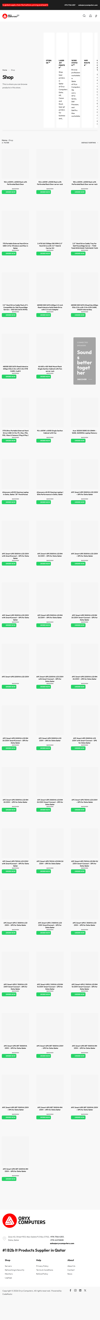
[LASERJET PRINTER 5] (61, 44)
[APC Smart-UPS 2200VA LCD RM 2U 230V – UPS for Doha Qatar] (84, 658)
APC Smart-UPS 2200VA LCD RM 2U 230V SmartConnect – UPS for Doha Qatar (15, 740)
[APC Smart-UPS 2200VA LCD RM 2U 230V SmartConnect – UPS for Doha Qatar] (15, 720)
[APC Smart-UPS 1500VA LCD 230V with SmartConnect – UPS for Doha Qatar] (15, 597)
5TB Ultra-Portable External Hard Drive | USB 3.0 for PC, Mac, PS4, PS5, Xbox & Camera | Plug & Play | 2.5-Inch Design (15, 433)
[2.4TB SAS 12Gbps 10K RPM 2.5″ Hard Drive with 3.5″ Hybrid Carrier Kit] (50, 225)
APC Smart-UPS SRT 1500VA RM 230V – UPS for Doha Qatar (49, 1108)
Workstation (74, 62)
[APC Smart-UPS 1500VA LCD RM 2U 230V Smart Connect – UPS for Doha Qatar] (84, 597)
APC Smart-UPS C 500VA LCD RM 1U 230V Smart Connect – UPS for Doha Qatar (50, 986)
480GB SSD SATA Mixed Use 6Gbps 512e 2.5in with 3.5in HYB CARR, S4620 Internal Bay (84, 307)
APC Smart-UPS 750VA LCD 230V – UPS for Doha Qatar (85, 801)
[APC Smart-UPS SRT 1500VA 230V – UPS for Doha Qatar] (15, 1089)
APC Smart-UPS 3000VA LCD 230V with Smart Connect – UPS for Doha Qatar (84, 740)
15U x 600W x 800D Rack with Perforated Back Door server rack (50, 183)
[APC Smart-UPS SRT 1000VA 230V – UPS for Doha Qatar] (50, 1027)
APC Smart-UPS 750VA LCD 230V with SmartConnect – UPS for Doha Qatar (15, 863)
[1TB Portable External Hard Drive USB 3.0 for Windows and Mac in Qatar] (15, 225)
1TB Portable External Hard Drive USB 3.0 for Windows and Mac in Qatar (15, 245)
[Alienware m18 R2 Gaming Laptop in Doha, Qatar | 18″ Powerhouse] (15, 474)
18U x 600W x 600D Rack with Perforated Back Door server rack (84, 183)
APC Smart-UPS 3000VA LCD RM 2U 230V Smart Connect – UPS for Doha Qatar (50, 802)
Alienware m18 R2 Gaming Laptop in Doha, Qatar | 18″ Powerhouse (15, 493)
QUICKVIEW (15, 189)
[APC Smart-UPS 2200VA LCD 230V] (15, 658)
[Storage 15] (49, 44)
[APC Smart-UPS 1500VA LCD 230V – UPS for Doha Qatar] (84, 535)
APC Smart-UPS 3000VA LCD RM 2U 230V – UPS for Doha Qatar (15, 801)
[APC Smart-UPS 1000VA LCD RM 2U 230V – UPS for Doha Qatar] (50, 535)
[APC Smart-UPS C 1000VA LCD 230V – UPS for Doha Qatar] (15, 904)
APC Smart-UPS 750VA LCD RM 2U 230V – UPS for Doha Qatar (50, 862)
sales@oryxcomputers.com (62, 1243)
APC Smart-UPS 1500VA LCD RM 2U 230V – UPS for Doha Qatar (50, 616)
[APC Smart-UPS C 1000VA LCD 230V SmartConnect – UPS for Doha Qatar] (50, 904)
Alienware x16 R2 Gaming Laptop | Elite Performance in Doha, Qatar (50, 493)
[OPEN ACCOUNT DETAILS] (90, 15)
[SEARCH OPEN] (84, 15)
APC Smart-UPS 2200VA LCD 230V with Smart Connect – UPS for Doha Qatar (50, 679)
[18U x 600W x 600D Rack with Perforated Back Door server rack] (84, 163)
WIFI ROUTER (87, 62)
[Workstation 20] (74, 44)
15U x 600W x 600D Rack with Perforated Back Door (15, 183)
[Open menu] (18, 16)
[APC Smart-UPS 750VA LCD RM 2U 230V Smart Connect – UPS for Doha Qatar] (84, 843)
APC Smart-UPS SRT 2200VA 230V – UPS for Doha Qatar (84, 1108)
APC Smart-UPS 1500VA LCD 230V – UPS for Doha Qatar (84, 555)
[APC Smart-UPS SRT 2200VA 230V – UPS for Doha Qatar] (84, 1089)
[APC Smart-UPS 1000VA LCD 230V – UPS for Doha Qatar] (84, 474)
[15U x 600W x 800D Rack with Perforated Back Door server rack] (50, 163)
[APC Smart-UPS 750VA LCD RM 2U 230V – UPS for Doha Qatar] (50, 843)
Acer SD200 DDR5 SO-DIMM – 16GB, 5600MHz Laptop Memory (84, 432)
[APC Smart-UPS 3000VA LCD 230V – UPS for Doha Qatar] (50, 720)
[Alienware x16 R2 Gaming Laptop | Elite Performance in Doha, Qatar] (50, 474)
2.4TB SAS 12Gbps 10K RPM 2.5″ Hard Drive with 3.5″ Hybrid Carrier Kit (49, 245)
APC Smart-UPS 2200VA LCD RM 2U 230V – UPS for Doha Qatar (84, 678)
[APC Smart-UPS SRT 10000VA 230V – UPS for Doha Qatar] (15, 1027)
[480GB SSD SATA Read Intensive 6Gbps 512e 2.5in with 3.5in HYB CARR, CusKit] (15, 348)
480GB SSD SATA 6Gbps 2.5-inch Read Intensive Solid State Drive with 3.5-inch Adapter (50, 307)
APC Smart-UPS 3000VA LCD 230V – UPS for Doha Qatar (50, 739)
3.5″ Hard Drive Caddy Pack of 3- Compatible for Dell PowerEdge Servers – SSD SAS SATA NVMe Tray (15, 307)
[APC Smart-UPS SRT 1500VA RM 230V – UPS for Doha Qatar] (50, 1089)
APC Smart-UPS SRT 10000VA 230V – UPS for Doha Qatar (15, 1047)
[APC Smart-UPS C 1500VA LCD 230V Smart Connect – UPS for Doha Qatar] (15, 966)
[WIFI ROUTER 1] (87, 44)
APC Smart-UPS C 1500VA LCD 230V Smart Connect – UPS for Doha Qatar (15, 986)
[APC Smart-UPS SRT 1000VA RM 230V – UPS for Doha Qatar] (84, 1027)
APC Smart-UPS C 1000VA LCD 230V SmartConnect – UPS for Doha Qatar (50, 925)
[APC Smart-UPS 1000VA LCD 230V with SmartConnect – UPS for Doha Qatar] (15, 535)
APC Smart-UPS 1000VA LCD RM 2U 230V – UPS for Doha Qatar (50, 555)
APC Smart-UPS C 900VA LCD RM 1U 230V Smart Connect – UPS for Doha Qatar (85, 986)
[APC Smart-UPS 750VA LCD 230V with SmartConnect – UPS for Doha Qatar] (15, 843)
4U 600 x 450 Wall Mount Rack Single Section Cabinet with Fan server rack (50, 368)
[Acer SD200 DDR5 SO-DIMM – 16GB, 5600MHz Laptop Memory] (84, 412)
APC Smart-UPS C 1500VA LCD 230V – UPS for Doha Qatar (84, 924)
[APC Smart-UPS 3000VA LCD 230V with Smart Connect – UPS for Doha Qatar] (84, 720)
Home (4, 70)
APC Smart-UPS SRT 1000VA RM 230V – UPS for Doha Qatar (84, 1047)
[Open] (96, 15)
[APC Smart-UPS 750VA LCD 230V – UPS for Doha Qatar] (84, 781)
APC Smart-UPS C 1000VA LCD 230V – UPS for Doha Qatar (15, 924)
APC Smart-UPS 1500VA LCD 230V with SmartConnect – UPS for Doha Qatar (15, 617)
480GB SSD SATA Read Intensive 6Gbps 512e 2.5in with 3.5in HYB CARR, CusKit (15, 368)
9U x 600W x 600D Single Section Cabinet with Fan (50, 432)
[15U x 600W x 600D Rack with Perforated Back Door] (15, 163)
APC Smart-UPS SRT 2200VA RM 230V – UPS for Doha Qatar (15, 1170)
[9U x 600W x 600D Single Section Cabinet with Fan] (50, 412)
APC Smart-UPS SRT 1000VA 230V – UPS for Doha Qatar (50, 1047)
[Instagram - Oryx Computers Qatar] (75, 1290)
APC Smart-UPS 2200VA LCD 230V (15, 677)
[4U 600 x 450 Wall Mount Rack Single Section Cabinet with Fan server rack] (50, 348)
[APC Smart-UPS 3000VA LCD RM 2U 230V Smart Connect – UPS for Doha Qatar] (50, 781)
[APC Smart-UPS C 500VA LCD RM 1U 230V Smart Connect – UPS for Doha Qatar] (50, 966)
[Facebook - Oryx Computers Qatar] (70, 1290)
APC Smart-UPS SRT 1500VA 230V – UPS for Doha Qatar (15, 1108)
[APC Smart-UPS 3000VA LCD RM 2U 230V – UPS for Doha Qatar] (15, 781)
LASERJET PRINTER (62, 64)
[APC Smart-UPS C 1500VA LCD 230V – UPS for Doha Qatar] (84, 904)
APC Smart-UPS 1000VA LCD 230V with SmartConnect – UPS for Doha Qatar (15, 556)
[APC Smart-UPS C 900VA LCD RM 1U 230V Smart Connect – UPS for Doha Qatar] (84, 966)
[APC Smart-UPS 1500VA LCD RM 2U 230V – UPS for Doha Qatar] (50, 597)
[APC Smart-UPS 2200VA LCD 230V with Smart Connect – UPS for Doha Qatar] (50, 658)
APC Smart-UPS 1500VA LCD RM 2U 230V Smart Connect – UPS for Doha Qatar (84, 617)
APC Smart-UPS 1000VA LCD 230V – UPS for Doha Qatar (84, 493)
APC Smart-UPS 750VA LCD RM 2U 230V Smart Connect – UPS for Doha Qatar (84, 863)
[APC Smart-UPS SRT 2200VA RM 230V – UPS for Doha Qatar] (15, 1150)
